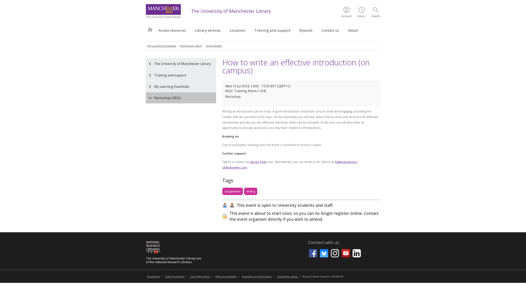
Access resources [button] (172, 30)
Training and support (170, 75)
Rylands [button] (306, 30)
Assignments (233, 191)
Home (150, 29)
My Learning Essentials (161, 46)
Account (346, 16)
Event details (214, 46)
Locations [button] (238, 30)
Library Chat (258, 162)
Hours (361, 16)
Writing (250, 191)
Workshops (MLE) (191, 46)
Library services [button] (208, 30)
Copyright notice (200, 276)
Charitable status (287, 276)
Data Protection (175, 276)
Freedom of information (257, 276)
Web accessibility (226, 276)
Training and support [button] (272, 30)
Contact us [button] (330, 30)
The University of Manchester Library (231, 11)
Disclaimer (153, 276)
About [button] (353, 30)
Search (375, 16)
